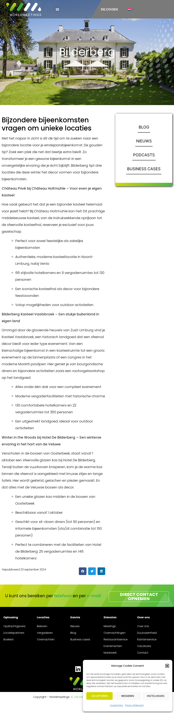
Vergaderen (45, 633)
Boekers (8, 639)
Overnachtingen (114, 633)
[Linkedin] (77, 668)
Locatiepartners (13, 633)
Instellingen (155, 696)
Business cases (144, 168)
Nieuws (144, 141)
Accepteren (99, 696)
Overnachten (46, 639)
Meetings (110, 626)
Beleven (42, 626)
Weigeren (127, 696)
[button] (167, 666)
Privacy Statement (134, 705)
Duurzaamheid (147, 633)
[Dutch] (129, 10)
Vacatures (144, 646)
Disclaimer (81, 697)
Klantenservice (146, 639)
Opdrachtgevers (14, 626)
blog (144, 127)
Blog (73, 633)
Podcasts (144, 155)
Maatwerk (110, 653)
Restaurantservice (116, 639)
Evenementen (113, 646)
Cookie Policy (116, 705)
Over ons (143, 626)
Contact (142, 653)
